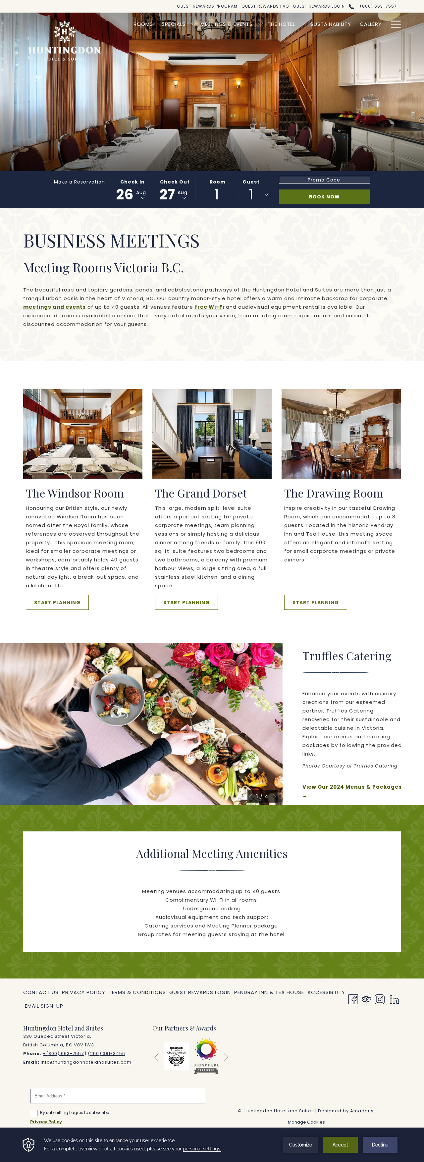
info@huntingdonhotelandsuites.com (86, 1062)
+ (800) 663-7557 (375, 6)
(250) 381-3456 (106, 1053)
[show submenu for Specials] (193, 24)
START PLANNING (57, 602)
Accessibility (326, 992)
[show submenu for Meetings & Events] (260, 24)
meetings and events (54, 306)
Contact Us (41, 992)
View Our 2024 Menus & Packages (353, 791)
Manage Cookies (306, 1122)
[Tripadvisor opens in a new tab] (366, 998)
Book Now (324, 196)
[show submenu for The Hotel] (303, 24)
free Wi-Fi (209, 306)
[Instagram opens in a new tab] (380, 998)
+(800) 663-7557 (63, 1053)
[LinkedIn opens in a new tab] (394, 998)
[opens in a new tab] (176, 1055)
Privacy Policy (83, 992)
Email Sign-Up (44, 1005)
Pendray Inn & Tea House (269, 993)
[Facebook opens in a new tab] (353, 998)
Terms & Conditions (137, 992)
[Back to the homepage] (64, 41)
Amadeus (362, 1111)
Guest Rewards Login (200, 992)
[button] (132, 190)
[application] (212, 1145)
